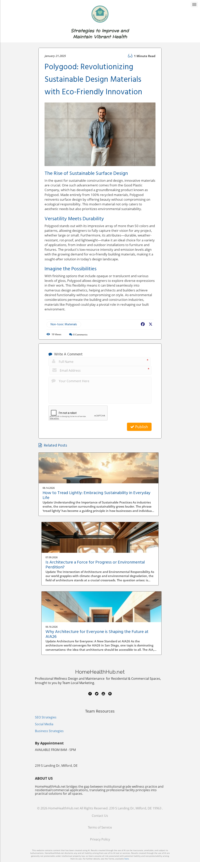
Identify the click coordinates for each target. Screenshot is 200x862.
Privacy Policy (100, 839)
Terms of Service (100, 827)
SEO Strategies (45, 717)
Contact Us (100, 815)
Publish (141, 426)
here (126, 858)
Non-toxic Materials (64, 324)
